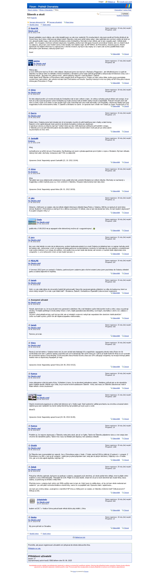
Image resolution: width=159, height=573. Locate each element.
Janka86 (34, 138)
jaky (32, 198)
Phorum (86, 571)
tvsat (39, 395)
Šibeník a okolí (33, 31)
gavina (37, 61)
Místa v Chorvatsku (46, 10)
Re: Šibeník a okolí (40, 63)
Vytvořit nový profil (125, 2)
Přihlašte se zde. (34, 548)
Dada (39, 220)
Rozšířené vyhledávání (123, 15)
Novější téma (34, 25)
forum (74, 571)
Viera (33, 343)
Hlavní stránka (32, 10)
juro (32, 237)
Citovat (126, 54)
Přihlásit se (111, 2)
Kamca (34, 374)
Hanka (33, 517)
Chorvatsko (118, 10)
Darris (33, 113)
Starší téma (47, 25)
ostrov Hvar (127, 10)
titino (33, 90)
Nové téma (69, 22)
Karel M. (34, 18)
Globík (34, 445)
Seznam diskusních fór (37, 22)
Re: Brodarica (33, 172)
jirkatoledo (42, 499)
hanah (33, 280)
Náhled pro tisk (80, 537)
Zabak (33, 467)
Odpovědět (116, 54)
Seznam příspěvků (55, 22)
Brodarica (31, 141)
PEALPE (34, 261)
